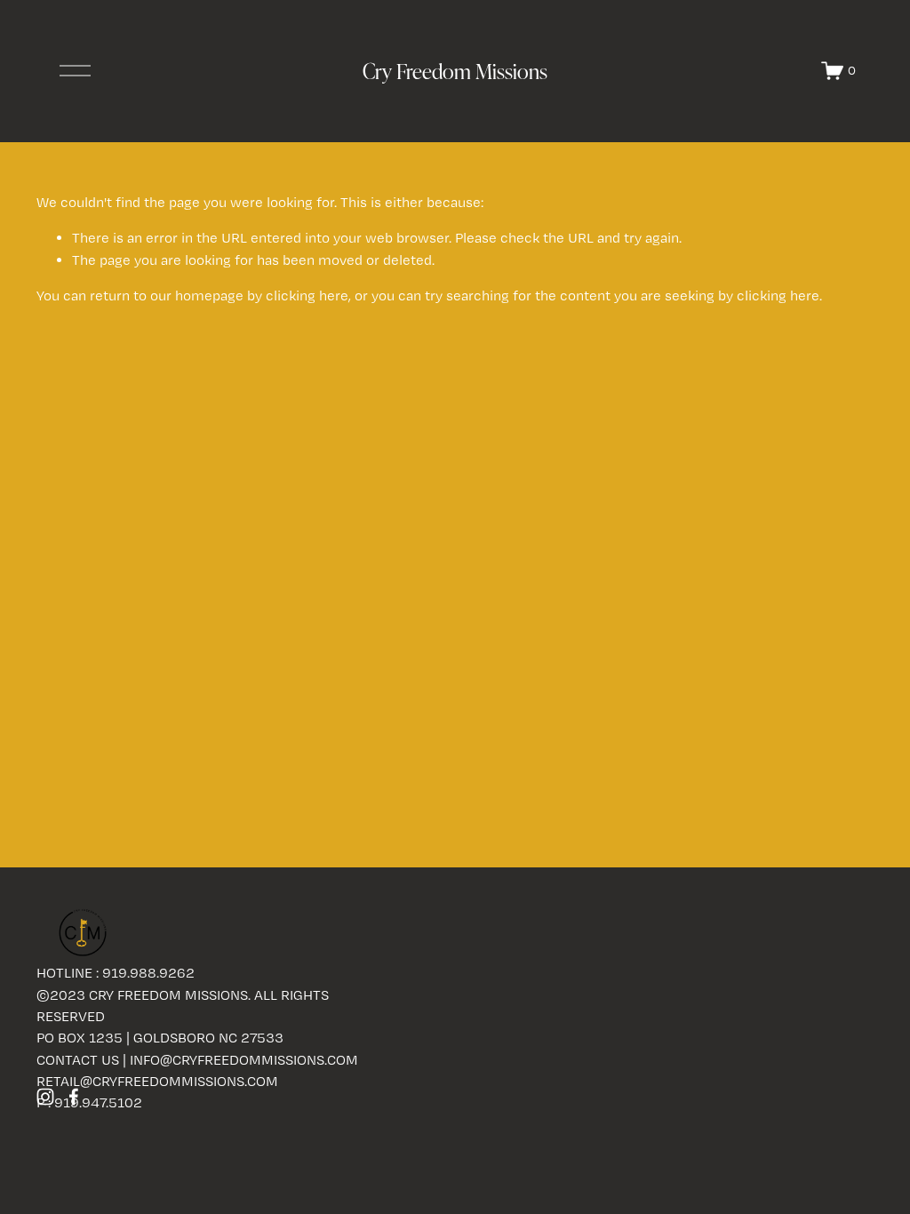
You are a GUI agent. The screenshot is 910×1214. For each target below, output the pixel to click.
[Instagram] (45, 1097)
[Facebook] (74, 1097)
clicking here (307, 295)
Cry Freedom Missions (455, 70)
